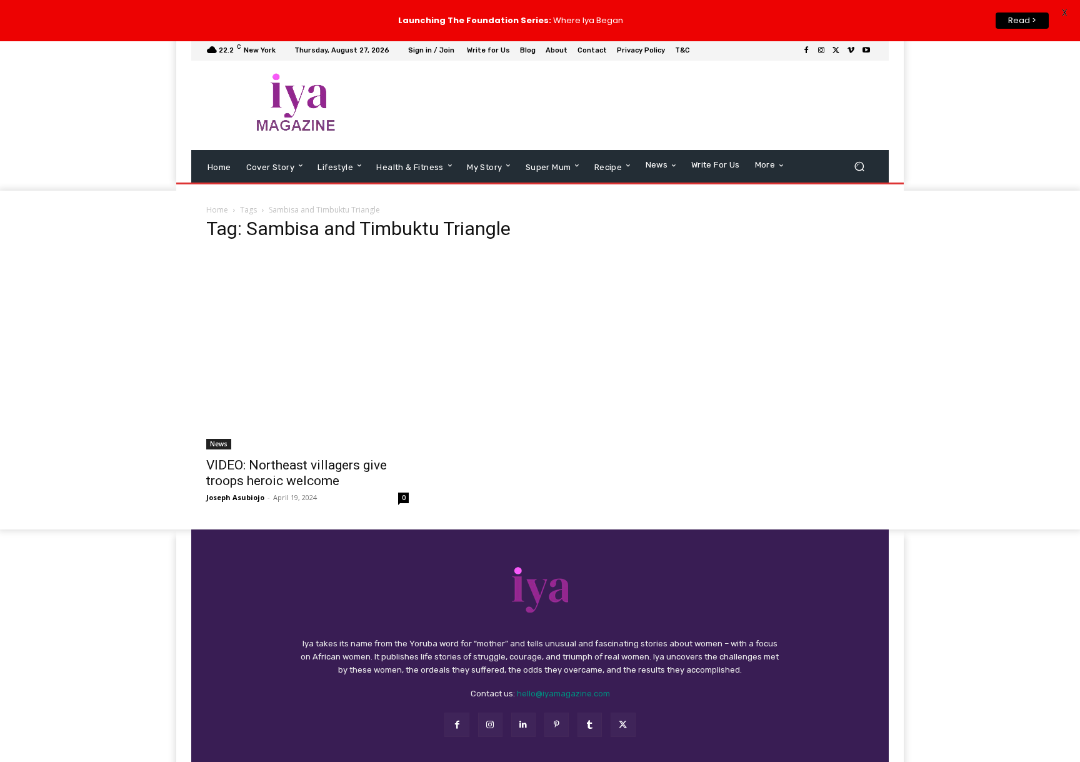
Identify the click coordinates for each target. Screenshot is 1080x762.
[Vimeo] (851, 51)
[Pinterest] (556, 725)
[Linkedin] (523, 725)
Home (217, 210)
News (219, 444)
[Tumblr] (590, 725)
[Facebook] (806, 51)
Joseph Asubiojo (235, 498)
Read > (1022, 20)
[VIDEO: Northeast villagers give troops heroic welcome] (307, 351)
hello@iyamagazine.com (563, 694)
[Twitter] (836, 51)
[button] (859, 166)
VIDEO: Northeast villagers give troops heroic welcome (296, 473)
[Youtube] (866, 51)
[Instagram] (821, 51)
